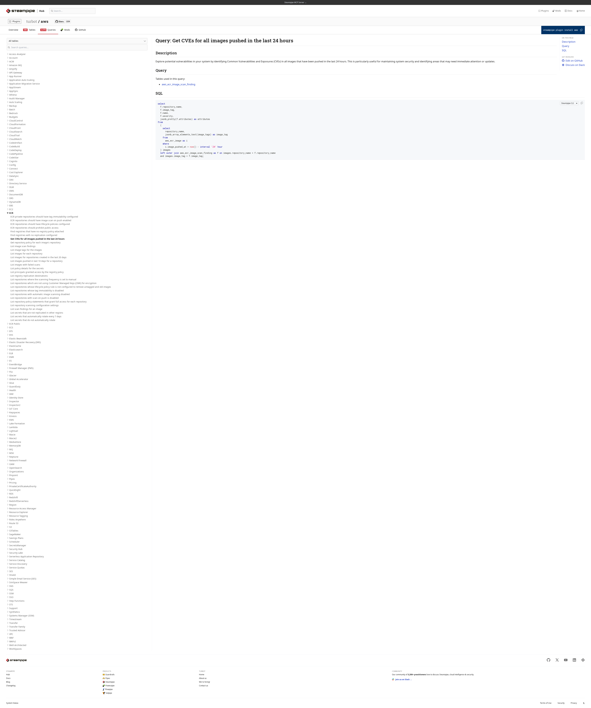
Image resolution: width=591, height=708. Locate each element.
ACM (11, 61)
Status (12, 703)
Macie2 (13, 438)
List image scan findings (23, 246)
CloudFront (15, 128)
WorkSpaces (15, 648)
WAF (11, 637)
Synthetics (14, 611)
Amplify (13, 68)
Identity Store (16, 397)
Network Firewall (17, 460)
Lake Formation (17, 423)
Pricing (12, 482)
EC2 (11, 209)
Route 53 (13, 523)
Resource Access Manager (22, 508)
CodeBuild (14, 146)
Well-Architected (17, 645)
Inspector (14, 401)
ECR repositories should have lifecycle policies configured (40, 224)
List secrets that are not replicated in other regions (36, 312)
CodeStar (14, 157)
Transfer (13, 623)
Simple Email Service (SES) (22, 578)
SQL (564, 50)
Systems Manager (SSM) (21, 615)
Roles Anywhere (17, 519)
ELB (11, 353)
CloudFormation (17, 124)
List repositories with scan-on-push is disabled (34, 297)
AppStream (15, 87)
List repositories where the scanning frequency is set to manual (43, 279)
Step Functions (16, 600)
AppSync (13, 91)
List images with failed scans (25, 264)
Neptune (13, 456)
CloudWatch (15, 139)
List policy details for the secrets (27, 268)
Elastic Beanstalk (17, 338)
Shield (12, 574)
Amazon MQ (15, 65)
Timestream (15, 619)
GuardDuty (14, 386)
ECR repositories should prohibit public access (34, 227)
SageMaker (15, 534)
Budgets (13, 116)
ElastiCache (15, 345)
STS (11, 604)
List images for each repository (26, 253)
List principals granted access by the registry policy (37, 272)
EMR (11, 357)
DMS (11, 190)
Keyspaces (14, 412)
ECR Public (14, 323)
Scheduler (14, 541)
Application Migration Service (24, 83)
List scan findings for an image (26, 309)
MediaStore (15, 441)
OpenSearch (15, 467)
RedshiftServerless (18, 501)
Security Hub (15, 549)
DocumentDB (16, 194)
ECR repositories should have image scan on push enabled (40, 220)
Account (13, 57)
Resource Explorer (18, 512)
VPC (11, 634)
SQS (11, 589)
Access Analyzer (17, 54)
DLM (11, 187)
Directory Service (18, 183)
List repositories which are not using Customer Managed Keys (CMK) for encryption (53, 283)
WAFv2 (12, 641)
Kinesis (13, 416)
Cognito (13, 161)
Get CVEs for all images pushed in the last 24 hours (37, 238)
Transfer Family (17, 626)
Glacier (12, 375)
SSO (11, 597)
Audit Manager (17, 98)
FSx (11, 371)
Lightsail (13, 430)
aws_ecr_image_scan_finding (178, 84)
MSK (11, 453)
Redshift (13, 497)
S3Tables (13, 530)
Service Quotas (17, 567)
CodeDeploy (15, 150)
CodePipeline (16, 153)
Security (561, 703)
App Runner (15, 76)
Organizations (16, 471)
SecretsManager (17, 545)
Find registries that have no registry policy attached (37, 231)
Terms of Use (545, 703)
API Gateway (15, 72)
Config (12, 164)
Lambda (13, 427)
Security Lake (16, 552)
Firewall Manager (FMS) (21, 368)
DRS (11, 198)
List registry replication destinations (29, 275)
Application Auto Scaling (21, 79)
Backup (13, 105)
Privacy (574, 703)
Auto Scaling (15, 102)
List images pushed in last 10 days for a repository (36, 260)
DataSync (14, 176)
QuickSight (14, 490)
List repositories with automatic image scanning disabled (40, 294)
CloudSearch (15, 131)
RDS (11, 493)
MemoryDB (15, 445)
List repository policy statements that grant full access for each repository (48, 301)
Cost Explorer (16, 172)
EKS (11, 334)
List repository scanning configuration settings (34, 305)
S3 (10, 526)
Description (568, 41)
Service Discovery (18, 563)
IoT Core (13, 408)
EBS (11, 205)
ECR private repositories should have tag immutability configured (44, 216)
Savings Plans (16, 538)
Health (12, 390)
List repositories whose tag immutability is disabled (37, 290)
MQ (11, 449)
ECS (11, 327)
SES (11, 571)
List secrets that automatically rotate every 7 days (35, 316)
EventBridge (15, 364)
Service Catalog (17, 560)
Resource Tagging (18, 515)
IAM (11, 393)
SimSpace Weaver (18, 582)
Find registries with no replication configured (33, 235)
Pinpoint (13, 475)
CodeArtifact (15, 142)
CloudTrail (14, 135)
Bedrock (13, 113)
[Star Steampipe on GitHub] (62, 21)
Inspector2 (14, 405)
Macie (12, 434)
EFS (11, 331)
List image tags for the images (26, 249)
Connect (13, 168)
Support (13, 608)
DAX (11, 179)
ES (10, 360)
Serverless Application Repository (26, 556)
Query (565, 46)
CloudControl (16, 120)
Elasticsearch (16, 349)
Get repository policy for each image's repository (35, 242)
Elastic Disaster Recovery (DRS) (25, 342)
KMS (11, 419)
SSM (11, 593)
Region (12, 504)
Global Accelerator (18, 379)
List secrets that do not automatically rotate (32, 320)
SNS (11, 586)
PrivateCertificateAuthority (22, 486)
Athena (13, 94)
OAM (11, 464)
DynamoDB (15, 201)
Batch (12, 109)
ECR (11, 212)
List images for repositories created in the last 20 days (38, 257)
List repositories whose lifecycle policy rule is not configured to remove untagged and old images (60, 286)
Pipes (12, 478)
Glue (11, 382)
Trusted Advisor (17, 630)
